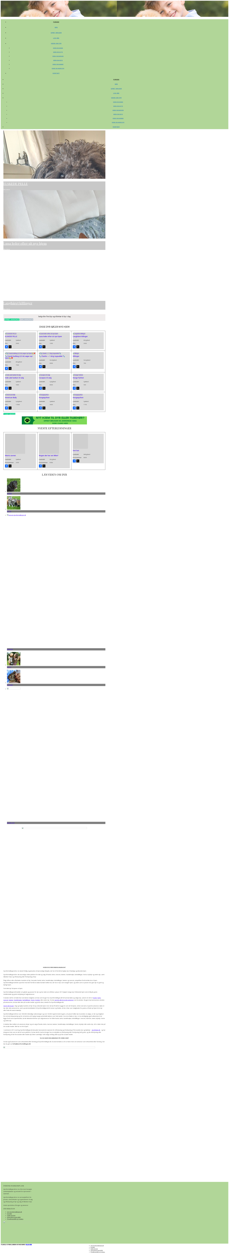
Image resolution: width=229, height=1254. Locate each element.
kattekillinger (26, 1000)
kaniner (11, 1000)
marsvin (5, 1000)
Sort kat (76, 450)
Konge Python (78, 378)
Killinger (76, 356)
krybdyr (37, 1000)
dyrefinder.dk (96, 1030)
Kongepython (44, 397)
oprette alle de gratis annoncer (64, 1000)
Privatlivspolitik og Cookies (15, 1219)
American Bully (11, 397)
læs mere (6, 189)
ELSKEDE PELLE (15, 183)
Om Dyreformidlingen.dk (14, 1212)
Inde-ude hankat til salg (14, 378)
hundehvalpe (18, 1000)
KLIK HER (29, 1244)
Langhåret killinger (17, 303)
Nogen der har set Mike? (48, 455)
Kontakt (9, 1214)
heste (33, 1000)
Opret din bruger (8, 1006)
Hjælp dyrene (11, 1215)
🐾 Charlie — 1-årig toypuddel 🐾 (52, 356)
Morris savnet (10, 455)
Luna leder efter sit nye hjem (25, 243)
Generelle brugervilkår (14, 1217)
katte (99, 998)
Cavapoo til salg (45, 378)
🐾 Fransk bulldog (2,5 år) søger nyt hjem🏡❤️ (19, 357)
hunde (95, 998)
